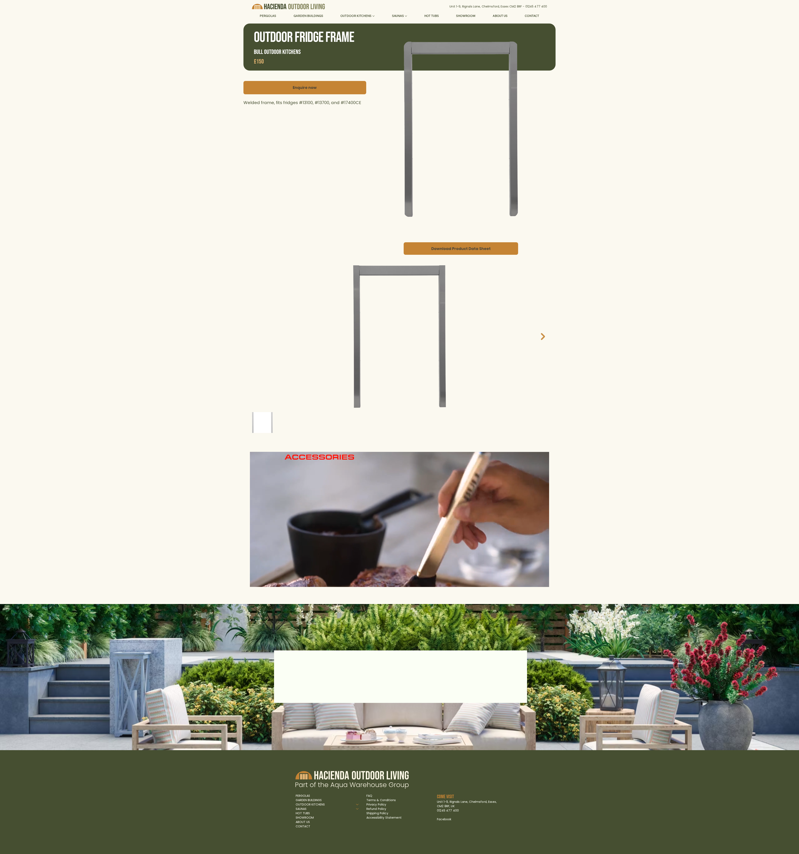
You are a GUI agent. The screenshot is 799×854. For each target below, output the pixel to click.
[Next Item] (543, 336)
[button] (542, 582)
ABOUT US (303, 822)
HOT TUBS (303, 813)
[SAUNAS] (357, 809)
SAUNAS (301, 809)
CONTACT (303, 826)
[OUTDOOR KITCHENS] (357, 804)
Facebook (444, 819)
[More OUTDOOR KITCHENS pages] (373, 16)
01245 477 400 (536, 6)
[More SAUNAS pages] (406, 16)
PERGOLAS (303, 796)
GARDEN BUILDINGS (309, 800)
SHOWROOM (305, 817)
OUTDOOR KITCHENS (310, 804)
